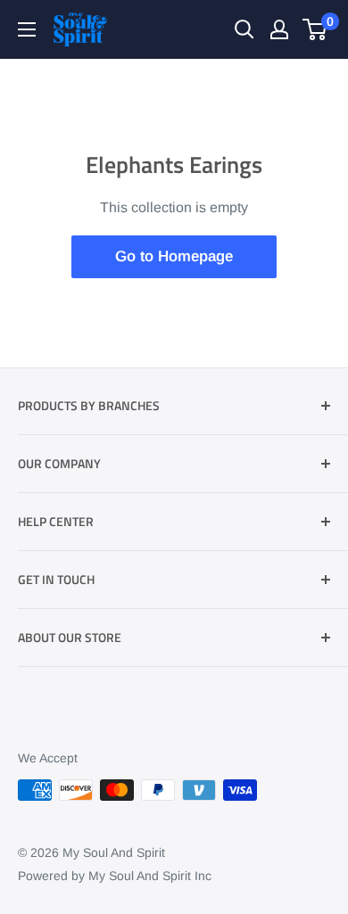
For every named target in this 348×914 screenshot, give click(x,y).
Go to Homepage (174, 256)
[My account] (279, 29)
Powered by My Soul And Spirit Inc (114, 876)
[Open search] (244, 29)
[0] (315, 29)
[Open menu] (27, 29)
